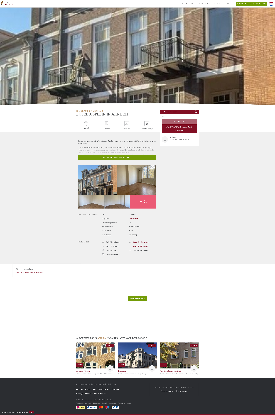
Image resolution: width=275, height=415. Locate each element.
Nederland (110, 400)
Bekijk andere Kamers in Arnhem (179, 129)
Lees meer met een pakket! (117, 157)
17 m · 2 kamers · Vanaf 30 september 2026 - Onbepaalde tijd (179, 374)
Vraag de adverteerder (141, 242)
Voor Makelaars (104, 389)
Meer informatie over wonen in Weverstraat (29, 272)
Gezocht (217, 4)
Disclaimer (96, 403)
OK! (31, 412)
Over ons (79, 389)
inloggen (203, 4)
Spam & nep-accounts (109, 403)
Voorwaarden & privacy (83, 403)
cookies (12, 412)
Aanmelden (187, 4)
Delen (110, 346)
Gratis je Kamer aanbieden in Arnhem (91, 393)
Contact (88, 389)
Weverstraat (133, 218)
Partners (115, 389)
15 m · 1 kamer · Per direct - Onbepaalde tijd (132, 374)
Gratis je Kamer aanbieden (251, 4)
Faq (94, 389)
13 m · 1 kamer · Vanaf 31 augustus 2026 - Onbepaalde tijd (94, 374)
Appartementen (167, 391)
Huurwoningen (181, 391)
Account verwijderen (124, 403)
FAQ (228, 4)
